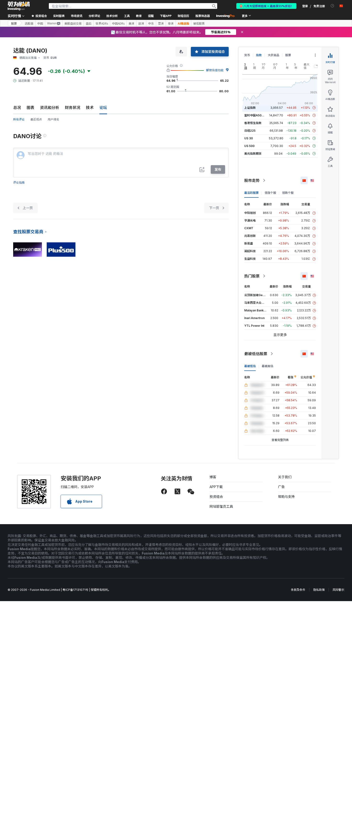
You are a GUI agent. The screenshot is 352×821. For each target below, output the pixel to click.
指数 (259, 55)
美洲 (131, 23)
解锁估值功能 (214, 70)
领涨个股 (270, 193)
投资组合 (216, 497)
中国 (40, 23)
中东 (151, 23)
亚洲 (161, 23)
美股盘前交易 (73, 23)
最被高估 (267, 366)
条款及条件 (298, 590)
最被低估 (250, 366)
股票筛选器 (202, 16)
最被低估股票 (255, 353)
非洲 (171, 23)
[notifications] (332, 6)
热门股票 (252, 276)
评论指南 (19, 182)
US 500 (249, 146)
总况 (17, 107)
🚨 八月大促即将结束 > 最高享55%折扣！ (266, 6)
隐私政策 (319, 590)
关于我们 (284, 477)
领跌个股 (288, 193)
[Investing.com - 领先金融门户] (19, 6)
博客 (213, 477)
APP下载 (216, 487)
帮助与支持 (286, 497)
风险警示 (338, 590)
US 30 (248, 138)
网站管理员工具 (221, 506)
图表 (30, 107)
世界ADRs (102, 23)
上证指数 (250, 107)
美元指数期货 (252, 153)
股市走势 (252, 180)
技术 (90, 107)
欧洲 (141, 23)
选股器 (29, 23)
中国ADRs (118, 23)
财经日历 (183, 16)
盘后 (88, 23)
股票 (14, 23)
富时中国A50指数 (255, 115)
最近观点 (36, 119)
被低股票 (199, 23)
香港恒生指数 (252, 123)
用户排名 (53, 119)
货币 (247, 55)
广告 (281, 487)
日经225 (249, 130)
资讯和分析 (49, 107)
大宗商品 (273, 55)
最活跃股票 (251, 193)
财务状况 (72, 107)
